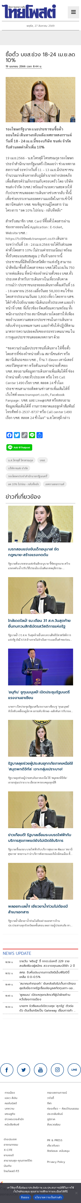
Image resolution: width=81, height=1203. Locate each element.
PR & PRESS (54, 1140)
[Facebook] (7, 1070)
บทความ (9, 1109)
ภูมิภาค (51, 1119)
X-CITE (8, 1150)
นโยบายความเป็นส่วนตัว (48, 1197)
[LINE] (74, 1070)
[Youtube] (40, 1070)
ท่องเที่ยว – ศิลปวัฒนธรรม (63, 1109)
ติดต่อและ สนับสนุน (58, 1151)
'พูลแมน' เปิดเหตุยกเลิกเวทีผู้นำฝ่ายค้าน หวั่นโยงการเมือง (44, 997)
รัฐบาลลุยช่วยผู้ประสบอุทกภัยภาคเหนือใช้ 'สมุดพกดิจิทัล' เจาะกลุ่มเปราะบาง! (40, 766)
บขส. (42, 460)
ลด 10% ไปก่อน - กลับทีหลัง (23, 484)
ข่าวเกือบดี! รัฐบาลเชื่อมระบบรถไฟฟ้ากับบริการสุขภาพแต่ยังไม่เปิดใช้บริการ (39, 837)
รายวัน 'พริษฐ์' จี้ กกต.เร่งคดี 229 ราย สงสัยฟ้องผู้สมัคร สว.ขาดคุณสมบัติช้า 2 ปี (47, 963)
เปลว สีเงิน (11, 1098)
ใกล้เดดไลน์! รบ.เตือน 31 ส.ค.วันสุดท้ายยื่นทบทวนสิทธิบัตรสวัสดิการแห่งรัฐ (39, 623)
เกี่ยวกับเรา (53, 1146)
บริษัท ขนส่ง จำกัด (18, 468)
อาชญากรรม (11, 1145)
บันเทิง (7, 1166)
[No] (76, 1193)
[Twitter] (24, 1070)
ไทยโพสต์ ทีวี (11, 1171)
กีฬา (49, 1103)
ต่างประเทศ (10, 1139)
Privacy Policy (56, 1162)
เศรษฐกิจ (10, 1114)
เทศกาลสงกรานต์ (54, 484)
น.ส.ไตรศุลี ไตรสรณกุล (20, 460)
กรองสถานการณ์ (57, 1093)
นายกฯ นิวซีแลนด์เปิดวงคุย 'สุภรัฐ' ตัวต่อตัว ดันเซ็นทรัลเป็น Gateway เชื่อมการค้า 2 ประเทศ (47, 1008)
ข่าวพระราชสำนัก (14, 1119)
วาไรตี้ (50, 1098)
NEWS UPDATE (17, 953)
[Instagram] (57, 1070)
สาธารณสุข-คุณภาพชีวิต (18, 1161)
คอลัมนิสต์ (11, 1103)
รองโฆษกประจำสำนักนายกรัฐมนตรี (27, 476)
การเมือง (10, 1093)
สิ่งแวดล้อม (53, 1125)
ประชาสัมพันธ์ (55, 1114)
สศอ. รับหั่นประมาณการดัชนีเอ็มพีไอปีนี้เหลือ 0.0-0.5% (44, 974)
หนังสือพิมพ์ (12, 1125)
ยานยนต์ (9, 1155)
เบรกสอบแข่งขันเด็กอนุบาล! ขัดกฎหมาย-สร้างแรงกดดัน (33, 552)
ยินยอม (25, 1197)
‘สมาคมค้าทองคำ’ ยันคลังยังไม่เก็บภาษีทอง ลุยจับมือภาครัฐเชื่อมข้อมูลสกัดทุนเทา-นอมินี (47, 985)
